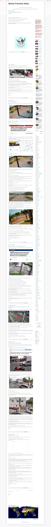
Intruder (36, 229)
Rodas (36, 270)
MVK (36, 248)
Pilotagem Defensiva (38, 260)
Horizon (36, 222)
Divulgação (37, 191)
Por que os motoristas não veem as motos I (40, 41)
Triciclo (36, 288)
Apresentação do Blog (38, 141)
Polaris (36, 263)
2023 (36, 310)
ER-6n (36, 197)
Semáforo (37, 273)
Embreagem (37, 194)
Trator (36, 286)
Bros (36, 148)
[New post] (40, 133)
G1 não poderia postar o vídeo (18, 82)
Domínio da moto (37, 192)
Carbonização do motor (38, 157)
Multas (36, 247)
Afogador (37, 138)
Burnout (36, 151)
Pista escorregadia (38, 261)
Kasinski (36, 231)
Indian (36, 226)
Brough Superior (37, 149)
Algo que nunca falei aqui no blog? (14, 343)
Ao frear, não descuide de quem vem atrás (40, 59)
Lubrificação (37, 236)
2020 (36, 315)
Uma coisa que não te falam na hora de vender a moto (40, 64)
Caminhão (37, 155)
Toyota (36, 285)
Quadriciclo (37, 266)
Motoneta (37, 244)
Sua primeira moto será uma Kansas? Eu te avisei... (40, 49)
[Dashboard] (41, 133)
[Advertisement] (20, 59)
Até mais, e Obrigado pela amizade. (14, 12)
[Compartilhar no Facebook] (25, 242)
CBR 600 (37, 164)
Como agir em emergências (38, 173)
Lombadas (37, 235)
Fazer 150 (37, 204)
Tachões (36, 280)
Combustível (37, 171)
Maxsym (36, 238)
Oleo (36, 254)
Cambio (36, 154)
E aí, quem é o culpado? (12, 101)
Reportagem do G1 (10, 67)
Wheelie (36, 302)
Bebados (37, 144)
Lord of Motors (36, 342)
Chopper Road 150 (38, 167)
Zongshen (37, 307)
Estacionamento (37, 200)
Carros (36, 160)
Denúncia (37, 189)
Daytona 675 (37, 187)
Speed (36, 277)
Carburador (37, 158)
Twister (36, 291)
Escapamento (37, 198)
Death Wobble (37, 188)
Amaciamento (37, 139)
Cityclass (37, 170)
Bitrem (36, 145)
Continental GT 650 (38, 176)
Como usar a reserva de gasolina (40, 75)
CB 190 (36, 161)
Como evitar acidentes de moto (39, 174)
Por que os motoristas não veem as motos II (40, 44)
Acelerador (37, 136)
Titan (36, 283)
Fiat (36, 206)
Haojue (36, 219)
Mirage (36, 242)
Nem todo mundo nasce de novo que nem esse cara (17, 65)
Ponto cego (37, 264)
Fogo (36, 208)
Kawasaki (37, 232)
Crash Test (37, 181)
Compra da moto (37, 175)
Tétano (36, 282)
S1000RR (37, 272)
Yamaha (36, 305)
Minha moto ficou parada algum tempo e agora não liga (41, 125)
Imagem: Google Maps (10, 152)
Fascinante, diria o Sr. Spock (13, 435)
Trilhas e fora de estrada (38, 289)
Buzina (36, 152)
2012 (36, 320)
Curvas (36, 184)
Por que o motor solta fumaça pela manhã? (40, 108)
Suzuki (36, 279)
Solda (36, 276)
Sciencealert (16, 454)
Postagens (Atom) (12, 491)
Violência (37, 299)
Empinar (36, 195)
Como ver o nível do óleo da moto (40, 113)
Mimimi (36, 241)
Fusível (36, 211)
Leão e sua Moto (37, 341)
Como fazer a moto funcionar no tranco (41, 101)
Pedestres (37, 257)
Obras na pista (37, 253)
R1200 (36, 267)
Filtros (36, 207)
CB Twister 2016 (37, 163)
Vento (36, 296)
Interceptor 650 (37, 228)
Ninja (36, 251)
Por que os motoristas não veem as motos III (40, 46)
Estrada (36, 201)
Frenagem (37, 210)
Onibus (36, 255)
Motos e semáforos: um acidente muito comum (16, 246)
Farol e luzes (37, 203)
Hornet (36, 223)
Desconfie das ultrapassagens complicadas (40, 56)
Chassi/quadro (37, 166)
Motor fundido (37, 245)
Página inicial (18, 490)
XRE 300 (37, 304)
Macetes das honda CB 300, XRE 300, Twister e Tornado (41, 87)
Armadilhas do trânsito (38, 142)
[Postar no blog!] (24, 339)
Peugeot (36, 258)
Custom (36, 185)
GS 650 (36, 216)
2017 (36, 316)
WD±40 (36, 343)
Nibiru (36, 250)
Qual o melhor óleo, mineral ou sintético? (40, 69)
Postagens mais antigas (30, 490)
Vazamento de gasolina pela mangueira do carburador (40, 81)
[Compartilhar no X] (24, 242)
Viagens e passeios (38, 298)
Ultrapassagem (37, 292)
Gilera (36, 213)
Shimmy (36, 274)
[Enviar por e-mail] (23, 242)
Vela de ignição (37, 295)
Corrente (37, 179)
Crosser (36, 182)
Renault (36, 269)
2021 (36, 314)
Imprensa (37, 225)
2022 (36, 313)
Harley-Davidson (37, 220)
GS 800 (36, 217)
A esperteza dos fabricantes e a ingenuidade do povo (38, 37)
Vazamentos (37, 294)
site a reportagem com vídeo (13, 247)
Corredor (37, 178)
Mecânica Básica (37, 239)
